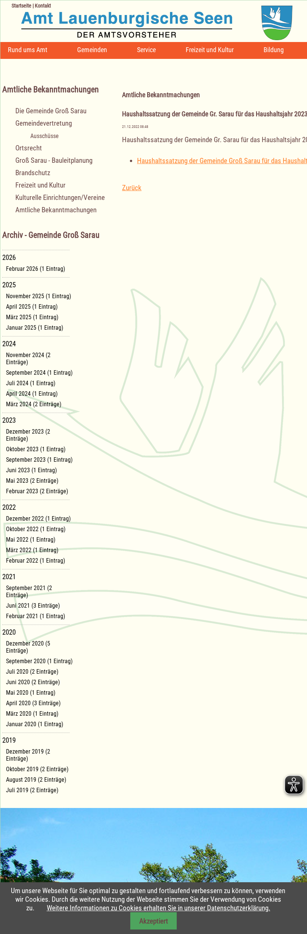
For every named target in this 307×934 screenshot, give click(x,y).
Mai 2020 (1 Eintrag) (30, 692)
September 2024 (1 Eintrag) (39, 372)
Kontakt (43, 6)
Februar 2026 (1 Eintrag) (35, 268)
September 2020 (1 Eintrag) (39, 661)
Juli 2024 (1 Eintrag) (30, 383)
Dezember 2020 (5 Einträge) (28, 647)
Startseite (21, 6)
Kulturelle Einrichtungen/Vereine (60, 197)
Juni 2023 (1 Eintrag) (31, 470)
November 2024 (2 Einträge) (28, 358)
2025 (9, 285)
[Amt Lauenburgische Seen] (146, 20)
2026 (9, 257)
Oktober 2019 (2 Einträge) (37, 769)
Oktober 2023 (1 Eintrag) (36, 449)
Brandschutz (32, 172)
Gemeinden (92, 50)
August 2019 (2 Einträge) (36, 779)
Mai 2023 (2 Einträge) (32, 480)
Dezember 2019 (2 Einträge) (28, 755)
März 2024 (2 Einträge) (33, 404)
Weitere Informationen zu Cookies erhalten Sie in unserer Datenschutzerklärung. (158, 908)
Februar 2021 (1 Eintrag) (35, 616)
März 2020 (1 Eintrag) (32, 713)
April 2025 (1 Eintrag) (32, 306)
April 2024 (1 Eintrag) (32, 393)
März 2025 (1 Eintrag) (32, 317)
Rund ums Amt (27, 50)
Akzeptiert (153, 921)
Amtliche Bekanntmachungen (56, 210)
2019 (9, 740)
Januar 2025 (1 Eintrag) (34, 327)
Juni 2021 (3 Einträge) (33, 605)
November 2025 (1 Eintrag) (38, 296)
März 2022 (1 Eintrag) (32, 550)
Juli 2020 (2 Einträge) (32, 671)
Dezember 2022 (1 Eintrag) (38, 518)
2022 (9, 507)
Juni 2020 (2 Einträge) (33, 682)
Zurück (132, 187)
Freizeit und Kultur (210, 50)
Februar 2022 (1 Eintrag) (35, 560)
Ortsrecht (28, 148)
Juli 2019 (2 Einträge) (32, 790)
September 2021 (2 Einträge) (29, 591)
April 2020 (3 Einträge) (33, 703)
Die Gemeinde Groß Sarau (50, 111)
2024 (9, 343)
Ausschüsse (44, 136)
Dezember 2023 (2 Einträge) (28, 435)
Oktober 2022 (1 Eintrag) (36, 529)
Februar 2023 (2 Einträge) (37, 491)
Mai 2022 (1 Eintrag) (30, 539)
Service (146, 50)
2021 (9, 576)
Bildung (274, 50)
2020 (9, 632)
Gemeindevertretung (43, 123)
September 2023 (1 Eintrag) (39, 459)
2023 (9, 420)
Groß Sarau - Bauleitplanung (53, 160)
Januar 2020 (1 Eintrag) (34, 724)
